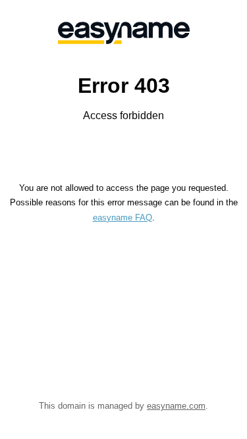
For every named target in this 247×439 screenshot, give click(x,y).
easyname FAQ (122, 217)
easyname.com (176, 406)
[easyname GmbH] (123, 33)
